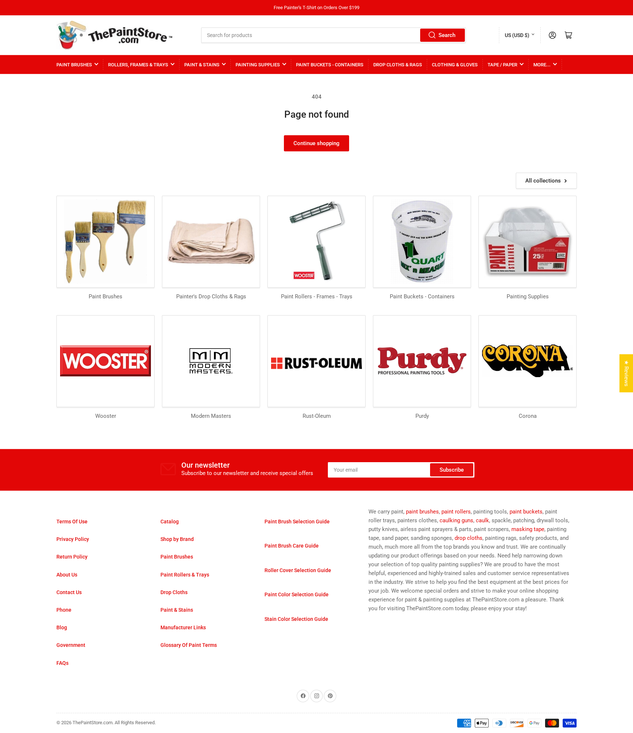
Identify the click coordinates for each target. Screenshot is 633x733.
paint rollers (456, 511)
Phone (63, 610)
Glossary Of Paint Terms (188, 645)
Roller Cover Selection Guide (297, 570)
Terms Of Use (72, 521)
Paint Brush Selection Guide (297, 521)
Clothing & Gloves (455, 64)
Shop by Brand (177, 539)
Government (70, 645)
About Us (66, 575)
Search (446, 35)
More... (542, 64)
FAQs (62, 663)
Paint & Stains (201, 64)
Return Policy (72, 557)
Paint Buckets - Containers (329, 64)
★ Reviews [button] (626, 373)
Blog (61, 627)
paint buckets (526, 511)
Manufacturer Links (183, 627)
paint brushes (422, 511)
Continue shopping (316, 143)
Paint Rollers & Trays (184, 575)
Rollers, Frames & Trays (138, 64)
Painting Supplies (258, 64)
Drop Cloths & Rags (397, 64)
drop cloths (468, 538)
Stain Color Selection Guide (296, 619)
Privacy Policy (72, 539)
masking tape (527, 529)
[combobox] (333, 35)
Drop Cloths (174, 592)
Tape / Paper (502, 64)
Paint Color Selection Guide (296, 594)
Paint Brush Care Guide (291, 546)
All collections (543, 180)
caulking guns (456, 520)
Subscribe (452, 470)
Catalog (169, 521)
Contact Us (69, 592)
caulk (482, 520)
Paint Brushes (74, 64)
